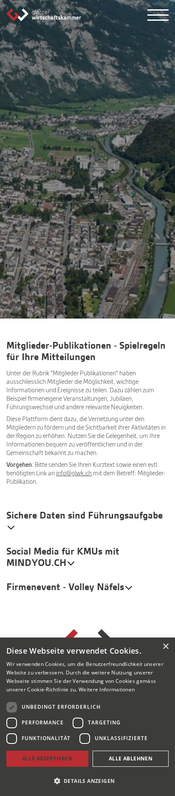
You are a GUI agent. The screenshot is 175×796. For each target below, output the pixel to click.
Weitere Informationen (107, 689)
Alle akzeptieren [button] (47, 758)
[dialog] (87, 717)
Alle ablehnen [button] (130, 758)
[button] (87, 781)
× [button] (165, 646)
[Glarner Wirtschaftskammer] (43, 14)
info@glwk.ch (74, 473)
